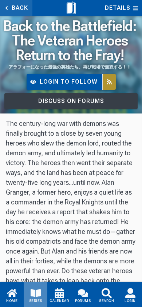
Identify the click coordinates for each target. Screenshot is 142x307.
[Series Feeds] (109, 82)
